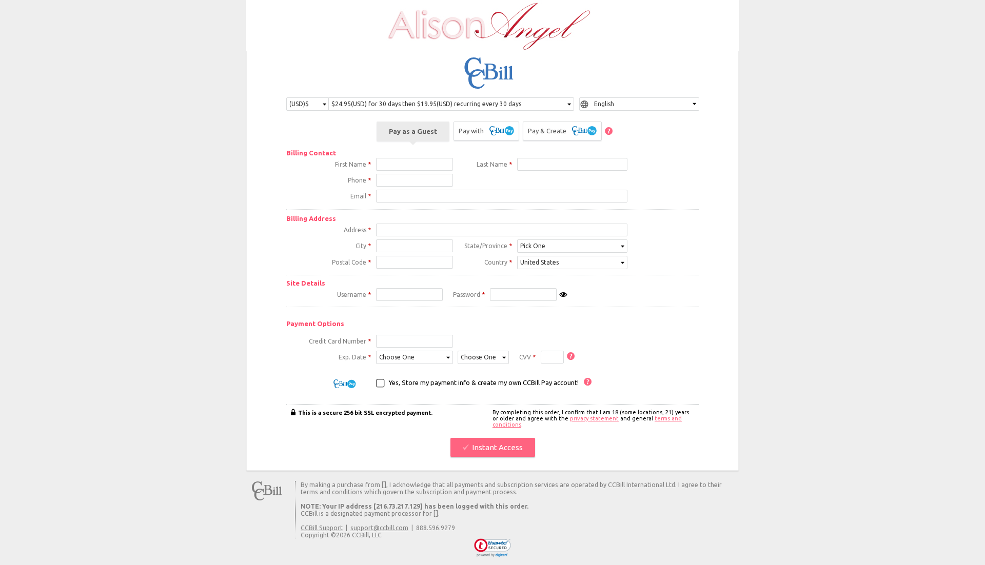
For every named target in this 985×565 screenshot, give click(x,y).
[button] (493, 548)
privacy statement (594, 418)
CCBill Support (322, 527)
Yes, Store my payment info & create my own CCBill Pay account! (484, 382)
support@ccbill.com (379, 527)
